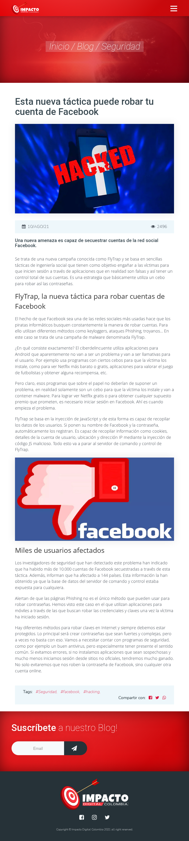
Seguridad (120, 46)
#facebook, (70, 691)
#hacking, (91, 691)
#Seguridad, (46, 691)
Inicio (59, 46)
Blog (85, 46)
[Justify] (82, 817)
